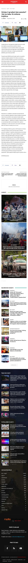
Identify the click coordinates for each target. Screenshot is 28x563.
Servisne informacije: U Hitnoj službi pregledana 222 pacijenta (18, 332)
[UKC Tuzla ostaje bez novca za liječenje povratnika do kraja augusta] (5, 448)
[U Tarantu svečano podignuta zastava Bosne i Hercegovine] (5, 434)
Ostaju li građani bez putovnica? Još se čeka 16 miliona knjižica (21, 174)
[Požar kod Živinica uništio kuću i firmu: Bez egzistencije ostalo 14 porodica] (14, 236)
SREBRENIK (13, 214)
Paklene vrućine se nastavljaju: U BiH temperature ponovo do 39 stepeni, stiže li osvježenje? (18, 323)
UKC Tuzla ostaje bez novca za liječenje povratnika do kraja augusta (17, 448)
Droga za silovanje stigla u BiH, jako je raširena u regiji (7, 174)
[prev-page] (2, 281)
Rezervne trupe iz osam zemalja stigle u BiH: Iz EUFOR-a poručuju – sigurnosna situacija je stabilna (14, 274)
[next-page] (5, 281)
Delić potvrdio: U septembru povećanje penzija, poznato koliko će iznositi (18, 426)
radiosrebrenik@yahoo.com (18, 536)
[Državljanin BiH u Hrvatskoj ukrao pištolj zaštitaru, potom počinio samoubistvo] (5, 359)
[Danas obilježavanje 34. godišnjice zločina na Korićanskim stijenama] (5, 463)
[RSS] (14, 548)
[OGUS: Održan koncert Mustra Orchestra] (5, 340)
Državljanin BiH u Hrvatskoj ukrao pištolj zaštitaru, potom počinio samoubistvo (18, 359)
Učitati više (13, 365)
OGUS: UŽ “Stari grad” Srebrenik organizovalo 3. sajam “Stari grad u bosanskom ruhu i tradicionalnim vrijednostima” (14, 218)
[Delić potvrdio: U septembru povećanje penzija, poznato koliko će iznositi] (5, 427)
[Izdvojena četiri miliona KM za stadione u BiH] (5, 455)
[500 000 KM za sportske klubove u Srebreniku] (5, 349)
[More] (19, 22)
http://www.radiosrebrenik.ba (14, 186)
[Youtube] (21, 548)
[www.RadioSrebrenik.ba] (14, 520)
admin (4, 18)
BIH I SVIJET (12, 8)
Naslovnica (3, 8)
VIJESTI (8, 8)
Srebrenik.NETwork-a (22, 557)
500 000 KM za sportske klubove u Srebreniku (16, 350)
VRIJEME (11, 319)
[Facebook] (7, 548)
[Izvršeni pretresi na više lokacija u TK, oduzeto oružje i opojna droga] (5, 441)
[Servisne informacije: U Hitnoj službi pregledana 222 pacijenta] (5, 331)
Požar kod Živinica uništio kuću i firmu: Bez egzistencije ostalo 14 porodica (14, 247)
